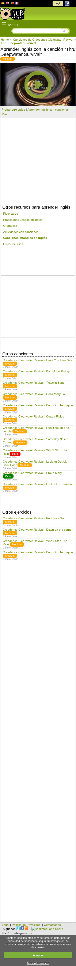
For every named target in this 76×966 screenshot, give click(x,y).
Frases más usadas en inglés (22, 219)
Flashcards (10, 213)
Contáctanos (52, 924)
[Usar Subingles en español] (3, 4)
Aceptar (38, 955)
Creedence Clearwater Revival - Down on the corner (38, 529)
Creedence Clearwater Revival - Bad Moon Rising (36, 371)
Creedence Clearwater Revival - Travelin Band (34, 382)
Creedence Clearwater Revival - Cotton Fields (33, 416)
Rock (14, 525)
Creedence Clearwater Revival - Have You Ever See (37, 360)
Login (58, 3)
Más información (38, 963)
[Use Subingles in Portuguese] (12, 3)
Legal (5, 924)
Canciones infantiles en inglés (25, 237)
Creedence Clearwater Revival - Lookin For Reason (37, 484)
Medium (7, 58)
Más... (6, 114)
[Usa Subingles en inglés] (7, 3)
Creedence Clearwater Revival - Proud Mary (32, 472)
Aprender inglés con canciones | (48, 109)
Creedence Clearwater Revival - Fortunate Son (34, 518)
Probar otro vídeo (13, 109)
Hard (15, 453)
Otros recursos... (14, 244)
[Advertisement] (38, 304)
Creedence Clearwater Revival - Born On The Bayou (38, 405)
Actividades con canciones (20, 232)
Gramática (10, 225)
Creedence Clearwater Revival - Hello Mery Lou (34, 394)
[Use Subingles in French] (17, 4)
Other (15, 367)
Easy (8, 476)
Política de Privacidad (26, 924)
